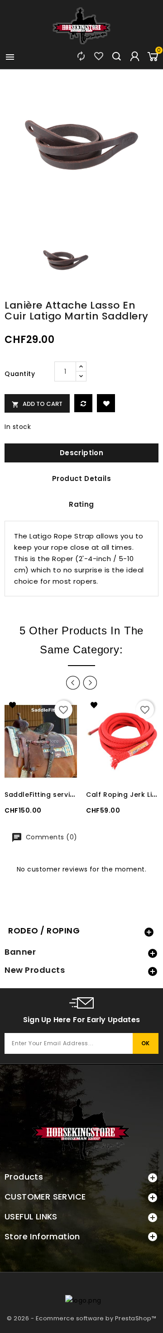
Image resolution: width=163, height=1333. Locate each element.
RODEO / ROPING (44, 930)
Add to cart (37, 404)
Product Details (81, 478)
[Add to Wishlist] (106, 403)
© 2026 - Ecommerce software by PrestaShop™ (81, 1318)
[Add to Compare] (83, 403)
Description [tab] (81, 452)
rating (81, 504)
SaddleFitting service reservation (63, 794)
